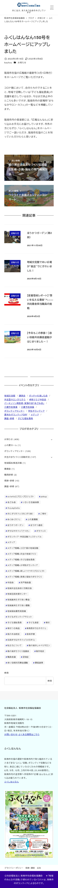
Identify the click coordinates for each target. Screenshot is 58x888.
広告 (39, 867)
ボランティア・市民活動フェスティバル (24, 536)
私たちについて (14, 645)
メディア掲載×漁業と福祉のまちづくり (24, 576)
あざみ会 (11, 502)
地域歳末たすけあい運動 (18, 605)
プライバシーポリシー (13, 867)
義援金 (7, 468)
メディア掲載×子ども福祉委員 (21, 559)
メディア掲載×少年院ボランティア (22, 565)
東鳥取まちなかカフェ (36, 628)
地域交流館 (9, 395)
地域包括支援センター (17, 593)
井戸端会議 (26, 582)
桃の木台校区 (13, 634)
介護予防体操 (27, 407)
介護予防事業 (11, 407)
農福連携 (39, 662)
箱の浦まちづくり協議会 (18, 651)
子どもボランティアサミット (19, 616)
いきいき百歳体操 (31, 502)
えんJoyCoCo (13, 508)
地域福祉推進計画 (13, 462)
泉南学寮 (31, 634)
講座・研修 (9, 418)
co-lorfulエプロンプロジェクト (20, 496)
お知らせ (22, 62)
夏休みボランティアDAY (15, 414)
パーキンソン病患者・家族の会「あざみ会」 (24, 403)
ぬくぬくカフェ (14, 519)
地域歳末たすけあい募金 (18, 599)
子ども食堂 (34, 622)
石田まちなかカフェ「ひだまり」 (21, 639)
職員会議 (11, 656)
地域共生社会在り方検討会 (19, 588)
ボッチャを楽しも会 (38, 395)
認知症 (26, 656)
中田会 (10, 582)
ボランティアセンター (14, 410)
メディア (35, 414)
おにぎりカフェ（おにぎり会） (20, 513)
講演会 (22, 395)
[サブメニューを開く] (51, 439)
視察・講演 (30, 867)
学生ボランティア (36, 410)
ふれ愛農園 (33, 519)
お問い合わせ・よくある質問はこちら (22, 734)
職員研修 (8, 474)
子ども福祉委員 (25, 418)
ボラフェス (41, 530)
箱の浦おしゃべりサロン (39, 645)
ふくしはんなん (11, 781)
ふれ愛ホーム (10, 445)
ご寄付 (43, 513)
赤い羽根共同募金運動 (17, 662)
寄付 (48, 622)
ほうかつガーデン (15, 525)
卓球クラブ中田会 (37, 399)
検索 (6, 672)
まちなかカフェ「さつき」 (18, 530)
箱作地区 (40, 651)
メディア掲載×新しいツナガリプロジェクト (26, 570)
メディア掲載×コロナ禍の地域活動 (22, 548)
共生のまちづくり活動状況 (17, 456)
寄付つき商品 (13, 628)
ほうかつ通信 (36, 525)
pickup (44, 496)
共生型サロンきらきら (15, 399)
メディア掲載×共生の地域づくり (21, 553)
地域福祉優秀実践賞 (16, 611)
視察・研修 (9, 480)
